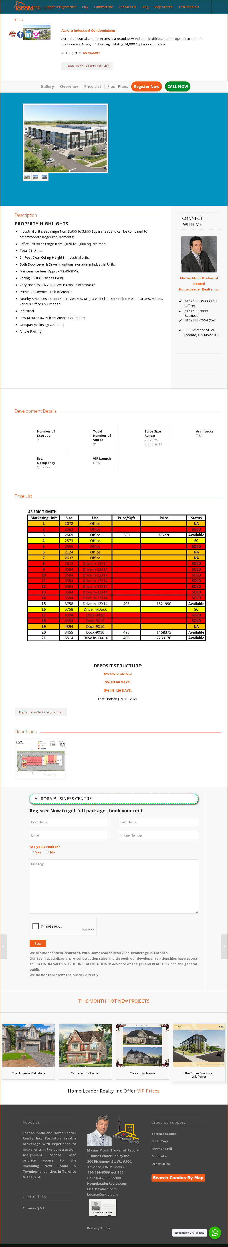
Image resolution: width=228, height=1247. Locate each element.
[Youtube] (12, 34)
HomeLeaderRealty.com (107, 1183)
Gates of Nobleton (142, 1073)
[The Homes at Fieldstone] (28, 1045)
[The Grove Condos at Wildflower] (199, 1045)
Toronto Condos (163, 1134)
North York (159, 1141)
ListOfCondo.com (102, 1189)
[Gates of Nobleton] (142, 1045)
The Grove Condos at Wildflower (199, 1074)
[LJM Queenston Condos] (224, 946)
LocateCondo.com (102, 1194)
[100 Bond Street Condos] (3, 946)
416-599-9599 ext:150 (105, 1172)
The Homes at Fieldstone (28, 1073)
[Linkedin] (28, 34)
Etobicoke (159, 1156)
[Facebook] (20, 34)
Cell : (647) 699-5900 (104, 1178)
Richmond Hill (161, 1149)
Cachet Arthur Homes (85, 1073)
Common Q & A (33, 1208)
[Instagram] (36, 34)
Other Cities (160, 1164)
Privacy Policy (98, 1228)
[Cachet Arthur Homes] (85, 1045)
